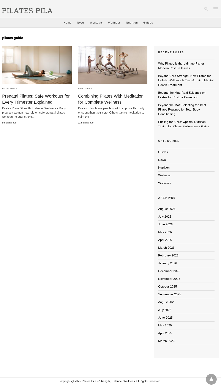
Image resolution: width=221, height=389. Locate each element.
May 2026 (165, 232)
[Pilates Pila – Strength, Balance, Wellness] (27, 8)
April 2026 (165, 240)
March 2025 (166, 341)
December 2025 (169, 271)
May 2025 (165, 325)
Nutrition (132, 22)
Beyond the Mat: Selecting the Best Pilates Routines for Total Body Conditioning (182, 109)
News (81, 22)
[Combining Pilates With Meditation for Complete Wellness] (113, 65)
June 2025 (165, 317)
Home (68, 22)
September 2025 (169, 294)
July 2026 (164, 216)
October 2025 (167, 286)
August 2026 (166, 208)
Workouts (96, 22)
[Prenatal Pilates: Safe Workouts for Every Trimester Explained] (37, 65)
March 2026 (166, 247)
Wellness (114, 22)
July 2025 (164, 310)
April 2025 (165, 333)
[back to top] (211, 379)
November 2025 (169, 278)
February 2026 (168, 255)
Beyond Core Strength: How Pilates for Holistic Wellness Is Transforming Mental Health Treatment (185, 80)
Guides (148, 22)
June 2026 (165, 224)
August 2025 (166, 302)
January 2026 (167, 263)
